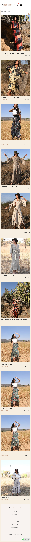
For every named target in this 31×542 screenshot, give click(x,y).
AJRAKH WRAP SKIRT (7, 142)
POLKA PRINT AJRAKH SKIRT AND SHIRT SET (14, 320)
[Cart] (18, 5)
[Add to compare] (18, 36)
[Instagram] (19, 537)
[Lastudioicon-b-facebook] (12, 537)
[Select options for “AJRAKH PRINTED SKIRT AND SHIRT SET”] (12, 36)
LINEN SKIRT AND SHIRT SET (9, 186)
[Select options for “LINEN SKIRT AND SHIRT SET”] (12, 170)
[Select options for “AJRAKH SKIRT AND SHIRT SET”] (12, 81)
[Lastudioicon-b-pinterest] (15, 537)
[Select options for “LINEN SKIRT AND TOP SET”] (12, 258)
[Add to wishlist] (15, 36)
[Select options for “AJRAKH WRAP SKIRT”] (12, 125)
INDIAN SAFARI (4, 144)
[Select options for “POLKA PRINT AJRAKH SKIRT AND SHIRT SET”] (12, 303)
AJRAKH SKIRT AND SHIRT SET (10, 97)
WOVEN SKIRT (5, 497)
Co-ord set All (4, 55)
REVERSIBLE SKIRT (6, 364)
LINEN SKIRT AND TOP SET (9, 275)
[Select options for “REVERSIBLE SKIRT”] (12, 347)
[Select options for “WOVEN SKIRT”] (12, 481)
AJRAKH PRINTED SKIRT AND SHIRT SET (12, 53)
